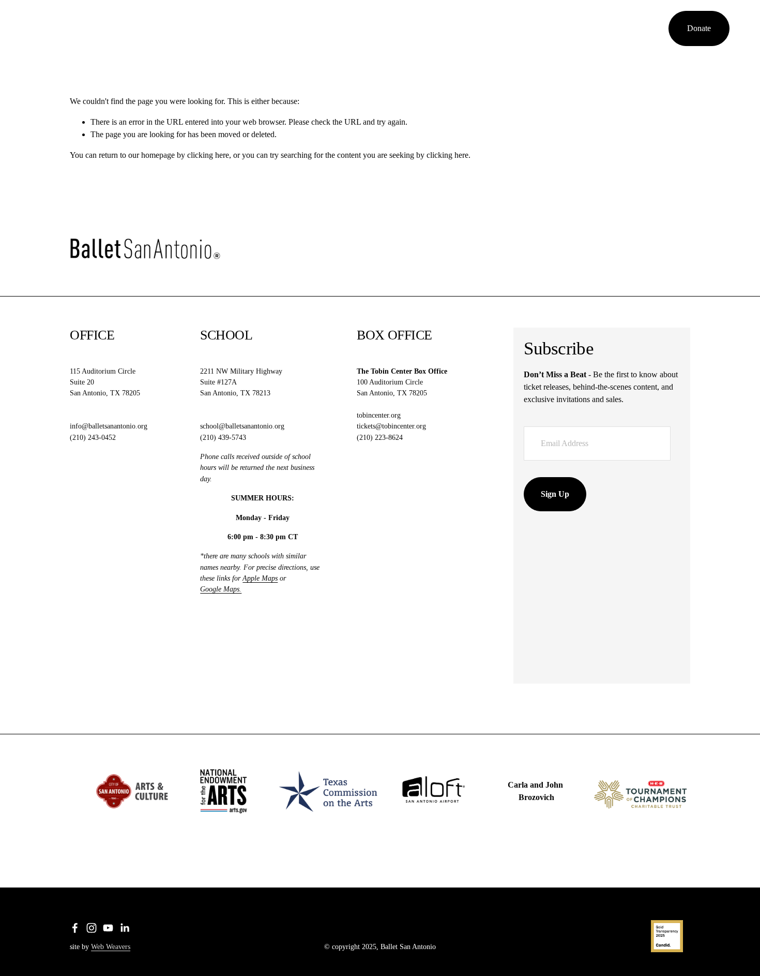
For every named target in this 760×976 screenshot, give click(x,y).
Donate (699, 28)
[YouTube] (635, 28)
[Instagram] (620, 28)
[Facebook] (604, 28)
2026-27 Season (174, 28)
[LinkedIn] (651, 28)
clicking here (208, 155)
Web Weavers (110, 946)
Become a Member (245, 28)
